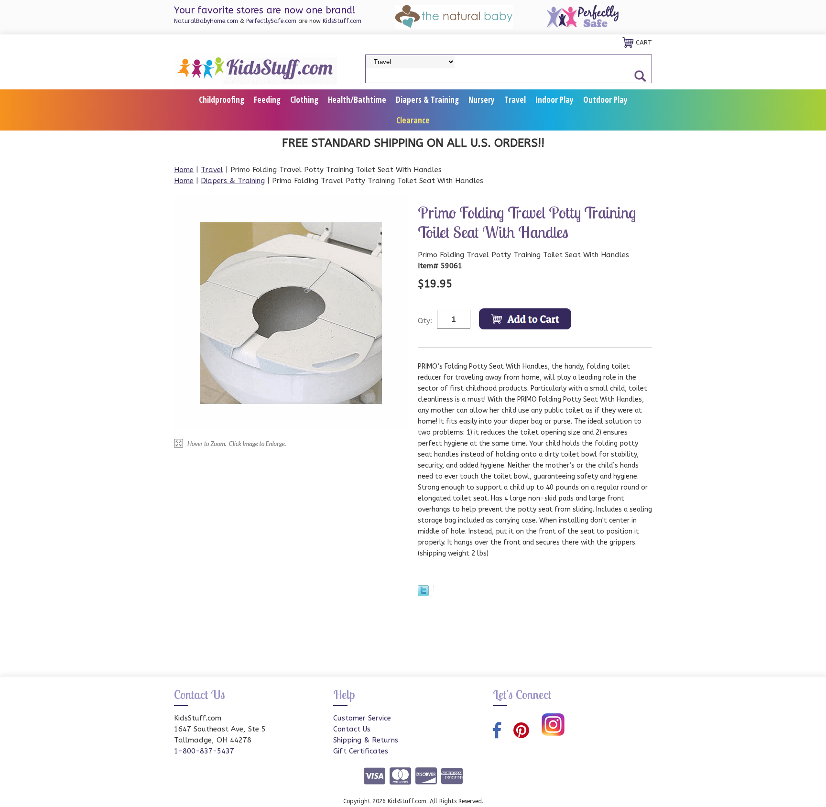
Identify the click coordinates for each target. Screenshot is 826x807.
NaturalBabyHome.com (206, 21)
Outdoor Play (605, 99)
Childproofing (221, 99)
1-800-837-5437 (204, 751)
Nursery (481, 99)
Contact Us (351, 729)
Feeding (267, 99)
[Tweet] (423, 593)
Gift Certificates (360, 751)
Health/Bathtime (357, 99)
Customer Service (362, 718)
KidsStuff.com (342, 21)
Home (184, 169)
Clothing (304, 99)
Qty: (425, 320)
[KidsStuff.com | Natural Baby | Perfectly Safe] (255, 68)
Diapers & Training (427, 99)
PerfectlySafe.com (271, 21)
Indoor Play (554, 99)
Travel (515, 99)
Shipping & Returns (365, 740)
